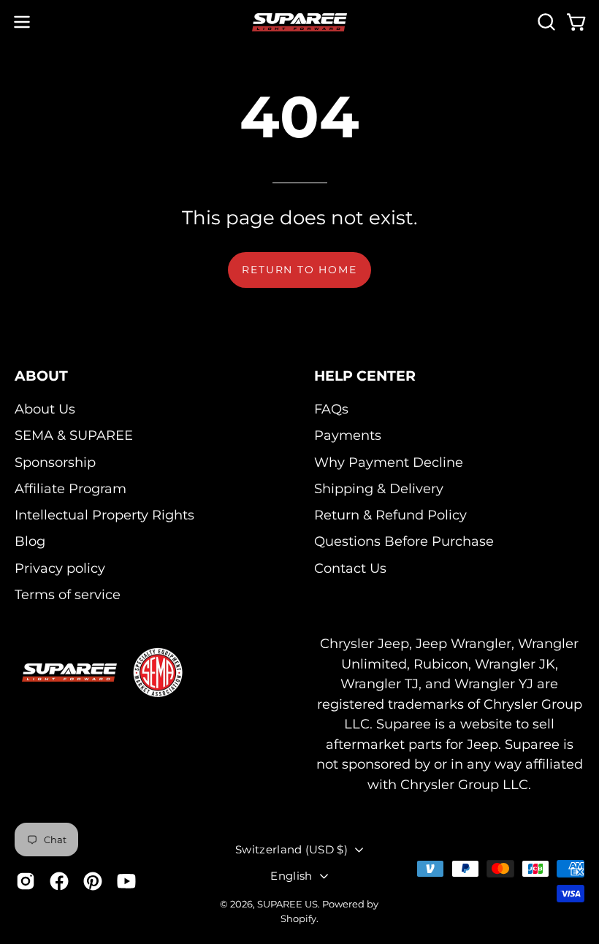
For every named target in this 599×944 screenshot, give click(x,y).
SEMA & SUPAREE (74, 435)
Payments (347, 435)
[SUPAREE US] (299, 22)
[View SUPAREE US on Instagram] (26, 881)
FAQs (331, 408)
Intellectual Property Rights (104, 514)
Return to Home (299, 269)
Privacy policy (60, 567)
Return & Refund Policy (390, 514)
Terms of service (68, 594)
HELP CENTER (365, 375)
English (291, 876)
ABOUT (41, 375)
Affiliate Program (70, 488)
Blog (30, 541)
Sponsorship (55, 461)
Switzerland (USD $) (291, 849)
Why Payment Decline (388, 461)
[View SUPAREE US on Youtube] (126, 881)
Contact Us (350, 567)
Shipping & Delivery (378, 488)
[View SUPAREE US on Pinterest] (93, 881)
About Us (45, 408)
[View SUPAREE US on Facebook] (59, 881)
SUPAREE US (287, 904)
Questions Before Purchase (404, 541)
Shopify (298, 918)
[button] (545, 22)
